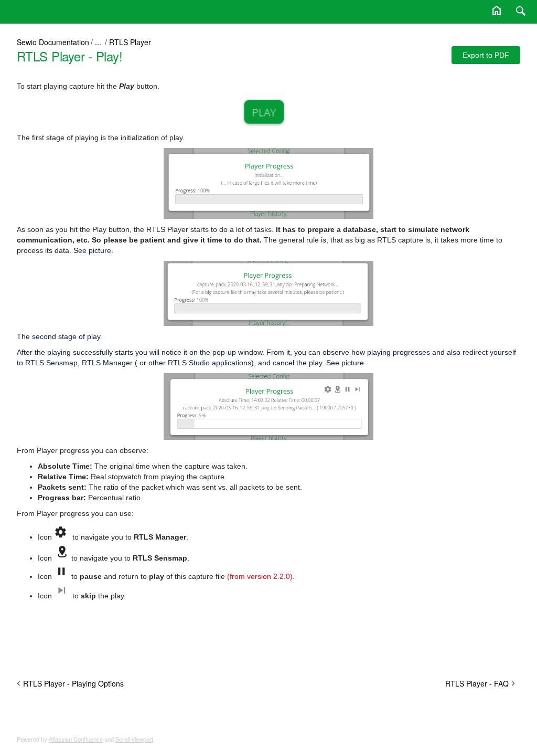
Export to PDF (486, 55)
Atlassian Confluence (76, 739)
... (98, 42)
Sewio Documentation (53, 42)
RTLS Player (130, 42)
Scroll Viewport (134, 739)
